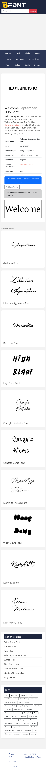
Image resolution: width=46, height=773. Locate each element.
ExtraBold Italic (18, 709)
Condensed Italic (10, 706)
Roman (26, 727)
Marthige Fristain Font (15, 502)
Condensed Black (10, 702)
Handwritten (34, 59)
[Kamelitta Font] (23, 564)
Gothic (27, 65)
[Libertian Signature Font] (23, 285)
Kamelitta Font (11, 582)
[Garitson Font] (23, 245)
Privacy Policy (12, 755)
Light (6, 716)
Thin (35, 730)
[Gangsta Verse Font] (23, 445)
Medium (23, 716)
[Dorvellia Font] (23, 325)
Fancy (8, 65)
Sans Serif (8, 53)
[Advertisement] (23, 32)
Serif (18, 53)
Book (15, 699)
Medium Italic (33, 716)
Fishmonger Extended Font (16, 655)
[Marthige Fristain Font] (23, 485)
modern (7, 720)
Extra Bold (8, 709)
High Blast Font (11, 383)
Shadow (19, 730)
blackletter (24, 695)
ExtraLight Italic (9, 713)
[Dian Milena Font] (23, 604)
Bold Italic (8, 699)
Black (6, 695)
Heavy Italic (27, 713)
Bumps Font (9, 659)
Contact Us (13, 766)
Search (33, 11)
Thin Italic (8, 734)
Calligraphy (20, 59)
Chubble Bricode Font (13, 668)
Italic (35, 713)
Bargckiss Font (10, 677)
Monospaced (9, 723)
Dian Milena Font (12, 622)
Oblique (26, 723)
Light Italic (14, 716)
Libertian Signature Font (16, 303)
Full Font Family (12, 187)
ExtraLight (30, 709)
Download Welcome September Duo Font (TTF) (23, 180)
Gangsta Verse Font (14, 462)
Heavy (19, 713)
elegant (20, 706)
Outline (34, 723)
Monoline (32, 720)
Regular (7, 727)
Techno (17, 65)
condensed (33, 699)
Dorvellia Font (10, 343)
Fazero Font (9, 651)
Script (9, 59)
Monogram (23, 720)
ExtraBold (38, 706)
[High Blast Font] (23, 365)
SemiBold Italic (9, 730)
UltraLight (17, 734)
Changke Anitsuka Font (15, 423)
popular (38, 53)
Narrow (18, 723)
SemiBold (34, 727)
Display (28, 53)
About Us (12, 761)
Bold (31, 695)
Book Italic (23, 699)
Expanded (29, 706)
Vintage (25, 734)
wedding (33, 734)
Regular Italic (17, 727)
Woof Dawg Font (12, 542)
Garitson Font (10, 263)
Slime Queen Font (11, 664)
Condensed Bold (24, 702)
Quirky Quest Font (12, 642)
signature (28, 730)
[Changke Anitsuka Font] (23, 405)
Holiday (37, 65)
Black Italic (14, 695)
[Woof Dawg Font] (23, 525)
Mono (15, 720)
